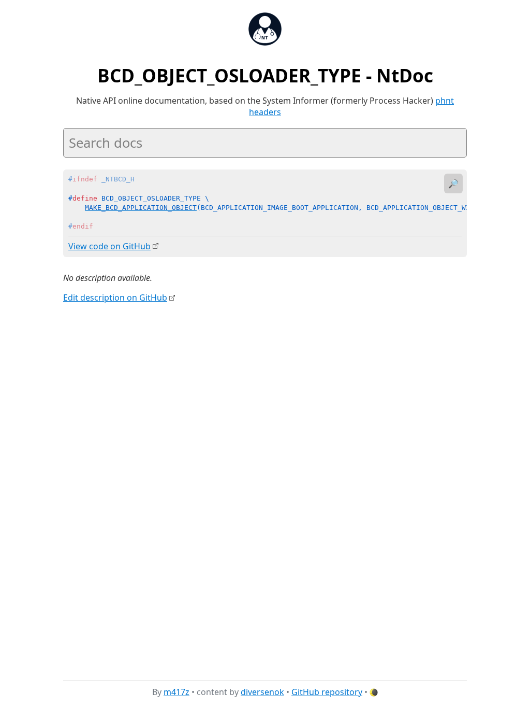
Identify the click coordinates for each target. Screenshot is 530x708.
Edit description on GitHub (115, 297)
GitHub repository (326, 692)
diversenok (262, 692)
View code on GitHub (109, 246)
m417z (176, 692)
